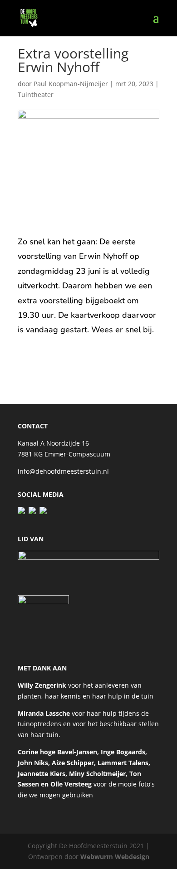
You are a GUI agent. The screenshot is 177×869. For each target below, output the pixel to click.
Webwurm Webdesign (114, 856)
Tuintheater (36, 94)
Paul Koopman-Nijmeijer (71, 83)
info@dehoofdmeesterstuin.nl (63, 471)
